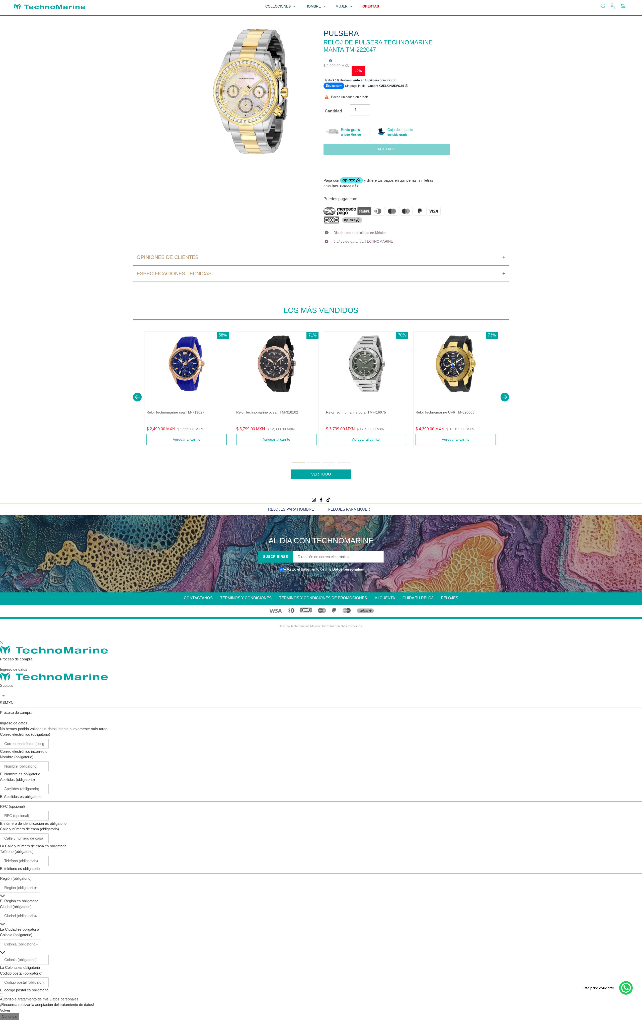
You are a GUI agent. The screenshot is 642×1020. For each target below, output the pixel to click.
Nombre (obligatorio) (16, 757)
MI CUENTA (384, 598)
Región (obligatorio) (16, 878)
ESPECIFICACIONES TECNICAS (174, 273)
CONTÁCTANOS (198, 598)
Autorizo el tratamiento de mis (39, 999)
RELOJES (449, 598)
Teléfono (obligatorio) (17, 851)
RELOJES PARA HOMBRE (291, 509)
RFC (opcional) (12, 806)
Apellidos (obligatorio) (17, 779)
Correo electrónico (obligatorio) (25, 734)
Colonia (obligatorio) (16, 935)
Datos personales (347, 569)
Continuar (10, 1016)
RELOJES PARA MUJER (349, 509)
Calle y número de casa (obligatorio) (29, 829)
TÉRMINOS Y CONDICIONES (246, 598)
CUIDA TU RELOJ (418, 598)
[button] (137, 397)
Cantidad (333, 111)
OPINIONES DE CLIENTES (167, 257)
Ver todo (321, 474)
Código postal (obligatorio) (21, 973)
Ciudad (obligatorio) (16, 907)
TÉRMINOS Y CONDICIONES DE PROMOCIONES (323, 598)
